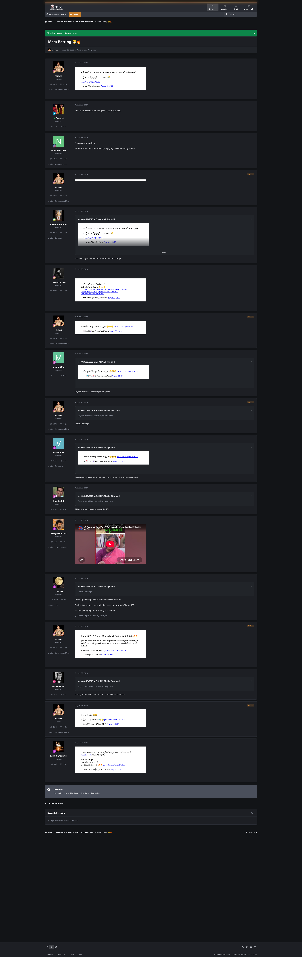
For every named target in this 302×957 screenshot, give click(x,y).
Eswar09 (60, 118)
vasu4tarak (58, 452)
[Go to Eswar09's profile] (58, 109)
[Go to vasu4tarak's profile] (58, 443)
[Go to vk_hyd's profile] (49, 49)
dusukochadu (58, 686)
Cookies (71, 954)
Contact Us (61, 954)
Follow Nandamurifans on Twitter (63, 33)
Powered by (245, 954)
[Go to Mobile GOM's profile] (58, 357)
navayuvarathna (59, 533)
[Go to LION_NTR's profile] (58, 582)
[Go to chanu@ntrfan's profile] (58, 273)
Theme (49, 954)
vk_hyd (55, 50)
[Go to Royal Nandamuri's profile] (58, 746)
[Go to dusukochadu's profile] (58, 677)
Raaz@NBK (58, 501)
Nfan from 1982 (58, 150)
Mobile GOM (59, 367)
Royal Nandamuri (58, 755)
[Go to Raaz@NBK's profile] (58, 492)
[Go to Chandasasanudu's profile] (58, 215)
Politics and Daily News (87, 50)
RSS (80, 954)
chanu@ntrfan (59, 282)
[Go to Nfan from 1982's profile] (58, 141)
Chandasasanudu (58, 224)
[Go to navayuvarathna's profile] (58, 524)
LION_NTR (58, 591)
